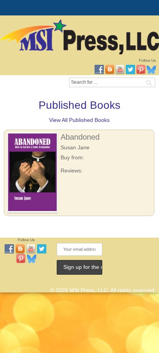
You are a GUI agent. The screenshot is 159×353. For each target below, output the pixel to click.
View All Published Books (79, 120)
